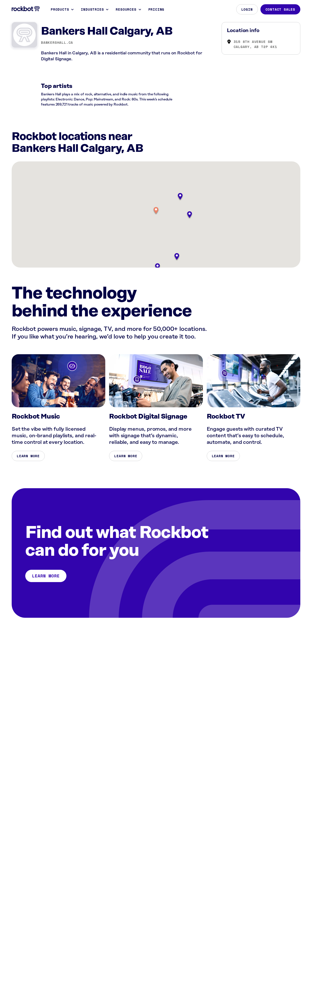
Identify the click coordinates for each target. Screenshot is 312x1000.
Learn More (28, 455)
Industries (92, 9)
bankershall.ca (57, 42)
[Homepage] (26, 8)
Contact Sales (280, 9)
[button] (156, 210)
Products (60, 9)
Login (247, 9)
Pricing (156, 9)
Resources (126, 9)
